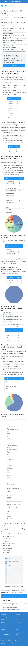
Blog (16, 625)
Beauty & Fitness (10, 193)
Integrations (4, 622)
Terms (16, 634)
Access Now (14, 65)
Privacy (17, 632)
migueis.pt (9, 468)
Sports (7, 207)
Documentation (5, 634)
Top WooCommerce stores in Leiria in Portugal (14, 51)
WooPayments (10, 251)
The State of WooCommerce (10, 607)
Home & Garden (10, 181)
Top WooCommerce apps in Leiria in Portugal (14, 38)
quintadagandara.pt (12, 507)
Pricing (2, 632)
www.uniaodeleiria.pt (12, 449)
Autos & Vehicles (10, 183)
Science (8, 205)
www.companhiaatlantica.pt (14, 488)
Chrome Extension (18, 1)
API (2, 625)
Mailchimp (9, 249)
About (16, 617)
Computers (8, 209)
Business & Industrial (11, 190)
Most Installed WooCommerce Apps (12, 609)
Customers (17, 622)
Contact (17, 619)
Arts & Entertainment (11, 188)
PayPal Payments (11, 253)
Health (7, 197)
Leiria (8, 433)
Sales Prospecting (5, 617)
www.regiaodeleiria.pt (12, 429)
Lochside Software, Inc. (7, 643)
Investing (3, 619)
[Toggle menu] (26, 5)
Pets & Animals (9, 200)
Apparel (8, 186)
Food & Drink (9, 212)
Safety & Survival (10, 202)
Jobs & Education (10, 195)
